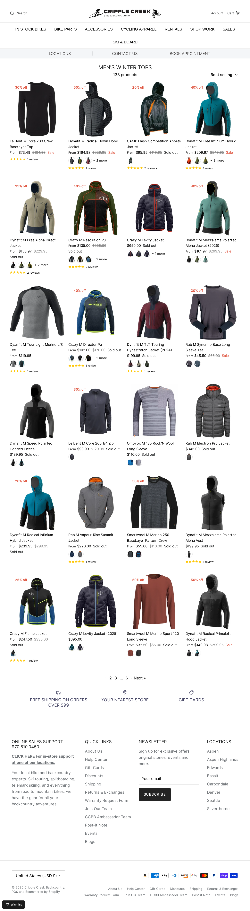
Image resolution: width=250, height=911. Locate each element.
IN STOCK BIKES (30, 29)
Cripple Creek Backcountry (44, 887)
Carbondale (217, 784)
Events (91, 833)
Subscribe (155, 794)
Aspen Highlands (222, 759)
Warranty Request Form (106, 800)
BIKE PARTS (65, 29)
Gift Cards (94, 767)
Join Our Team (98, 808)
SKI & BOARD (125, 42)
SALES (229, 29)
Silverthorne (218, 808)
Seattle (213, 800)
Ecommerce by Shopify (42, 892)
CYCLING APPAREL (138, 29)
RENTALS (173, 29)
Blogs (90, 841)
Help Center (96, 759)
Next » (140, 678)
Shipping (93, 784)
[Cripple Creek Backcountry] (125, 13)
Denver (213, 792)
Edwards (215, 767)
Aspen (213, 751)
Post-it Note (96, 825)
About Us (93, 751)
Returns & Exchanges (104, 792)
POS (15, 892)
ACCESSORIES (99, 29)
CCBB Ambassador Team (108, 817)
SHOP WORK (202, 29)
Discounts (94, 776)
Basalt (212, 776)
